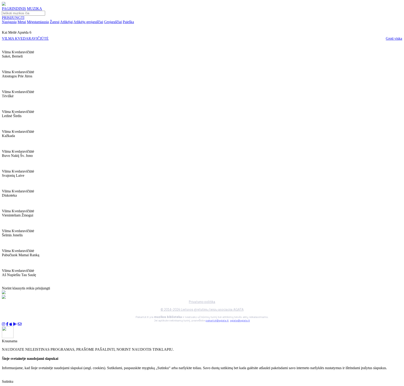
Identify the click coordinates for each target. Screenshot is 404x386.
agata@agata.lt (240, 320)
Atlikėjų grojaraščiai (88, 22)
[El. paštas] (20, 324)
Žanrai (54, 22)
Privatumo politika (202, 302)
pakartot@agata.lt (217, 320)
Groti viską (394, 38)
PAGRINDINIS (14, 9)
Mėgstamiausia (38, 22)
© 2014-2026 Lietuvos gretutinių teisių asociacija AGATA (202, 309)
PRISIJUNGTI (13, 18)
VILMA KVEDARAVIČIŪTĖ (25, 38)
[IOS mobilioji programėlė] (10, 324)
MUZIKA (34, 9)
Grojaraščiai (113, 22)
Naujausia (9, 22)
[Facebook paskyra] (7, 324)
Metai (22, 22)
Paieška (128, 22)
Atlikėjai (66, 22)
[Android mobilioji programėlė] (15, 324)
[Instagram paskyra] (3, 324)
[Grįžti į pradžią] (4, 4)
